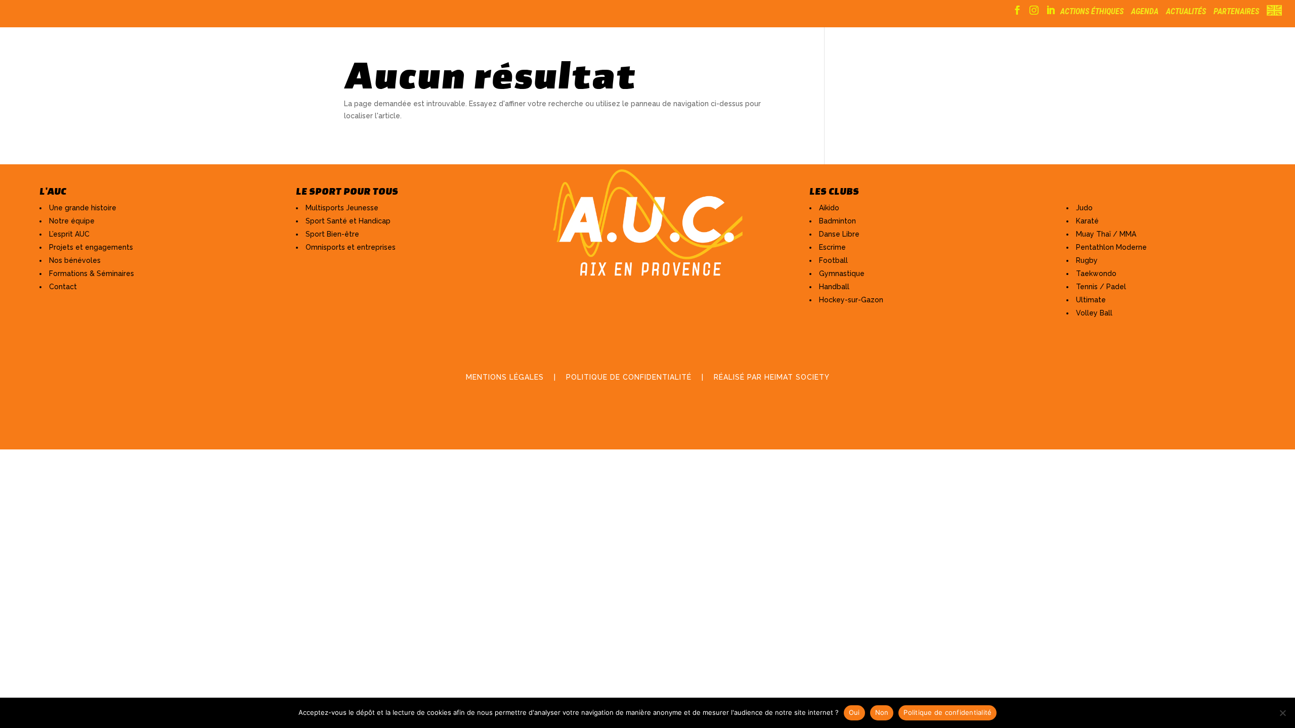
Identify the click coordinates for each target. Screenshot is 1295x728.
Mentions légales (505, 377)
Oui (854, 712)
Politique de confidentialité (947, 712)
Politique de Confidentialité (629, 377)
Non (882, 712)
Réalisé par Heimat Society (772, 377)
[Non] (1282, 713)
